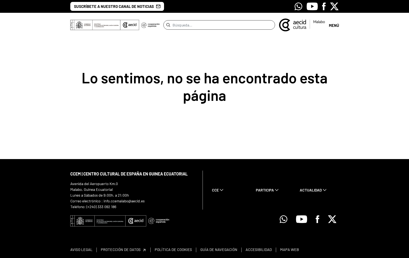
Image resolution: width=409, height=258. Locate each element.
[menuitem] (230, 190)
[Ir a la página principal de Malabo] (302, 24)
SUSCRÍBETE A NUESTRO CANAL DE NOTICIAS (114, 6)
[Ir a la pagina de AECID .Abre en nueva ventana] (129, 25)
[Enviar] (168, 25)
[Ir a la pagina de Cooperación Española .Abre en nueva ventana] (150, 25)
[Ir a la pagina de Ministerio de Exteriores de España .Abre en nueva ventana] (95, 25)
